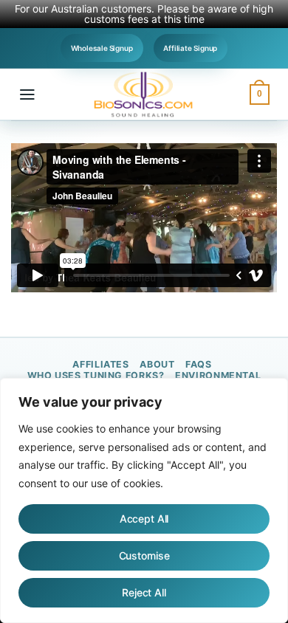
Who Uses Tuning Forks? (96, 375)
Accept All (144, 518)
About (157, 364)
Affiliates (100, 364)
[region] (144, 500)
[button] (27, 94)
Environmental (218, 375)
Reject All (144, 592)
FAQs (198, 364)
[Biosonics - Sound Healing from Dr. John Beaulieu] (144, 94)
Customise (144, 555)
